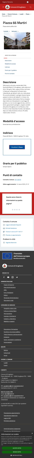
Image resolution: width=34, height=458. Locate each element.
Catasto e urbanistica (10, 319)
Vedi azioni (14, 31)
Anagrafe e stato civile (10, 308)
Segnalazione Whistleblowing (12, 431)
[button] (17, 455)
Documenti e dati (8, 300)
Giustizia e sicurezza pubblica (12, 332)
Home (3, 14)
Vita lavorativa (8, 314)
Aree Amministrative (10, 287)
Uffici (5, 290)
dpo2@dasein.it (9, 394)
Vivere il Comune (13, 14)
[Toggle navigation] (3, 7)
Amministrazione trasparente (12, 429)
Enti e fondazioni (8, 293)
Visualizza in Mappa (17, 147)
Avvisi (5, 355)
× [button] (32, 433)
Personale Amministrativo (11, 298)
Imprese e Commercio (10, 316)
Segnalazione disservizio (10, 416)
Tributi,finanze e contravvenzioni (13, 334)
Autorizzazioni (8, 342)
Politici (6, 295)
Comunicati (7, 353)
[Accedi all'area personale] (27, 2)
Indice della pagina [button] (10, 55)
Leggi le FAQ (7, 418)
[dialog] (17, 445)
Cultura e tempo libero (10, 311)
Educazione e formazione (11, 329)
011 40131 (18, 180)
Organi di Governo (9, 285)
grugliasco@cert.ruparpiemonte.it (13, 386)
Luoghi (21, 14)
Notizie (6, 350)
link (2, 444)
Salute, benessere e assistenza (12, 340)
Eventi (5, 365)
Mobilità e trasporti (9, 321)
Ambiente (6, 337)
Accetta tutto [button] (17, 448)
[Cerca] (31, 7)
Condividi (6, 31)
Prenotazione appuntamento (12, 413)
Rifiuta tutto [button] (17, 452)
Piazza (27, 14)
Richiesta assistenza (9, 421)
